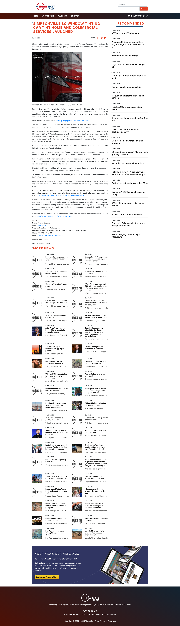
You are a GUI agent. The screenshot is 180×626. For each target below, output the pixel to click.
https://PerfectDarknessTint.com (52, 235)
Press (66, 614)
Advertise (74, 614)
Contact (75, 16)
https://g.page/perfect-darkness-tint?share (72, 121)
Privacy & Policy (109, 614)
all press (62, 16)
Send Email (41, 225)
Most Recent (48, 16)
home (35, 16)
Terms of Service (94, 614)
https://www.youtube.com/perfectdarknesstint (55, 216)
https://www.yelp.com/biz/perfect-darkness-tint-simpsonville (60, 195)
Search (143, 8)
